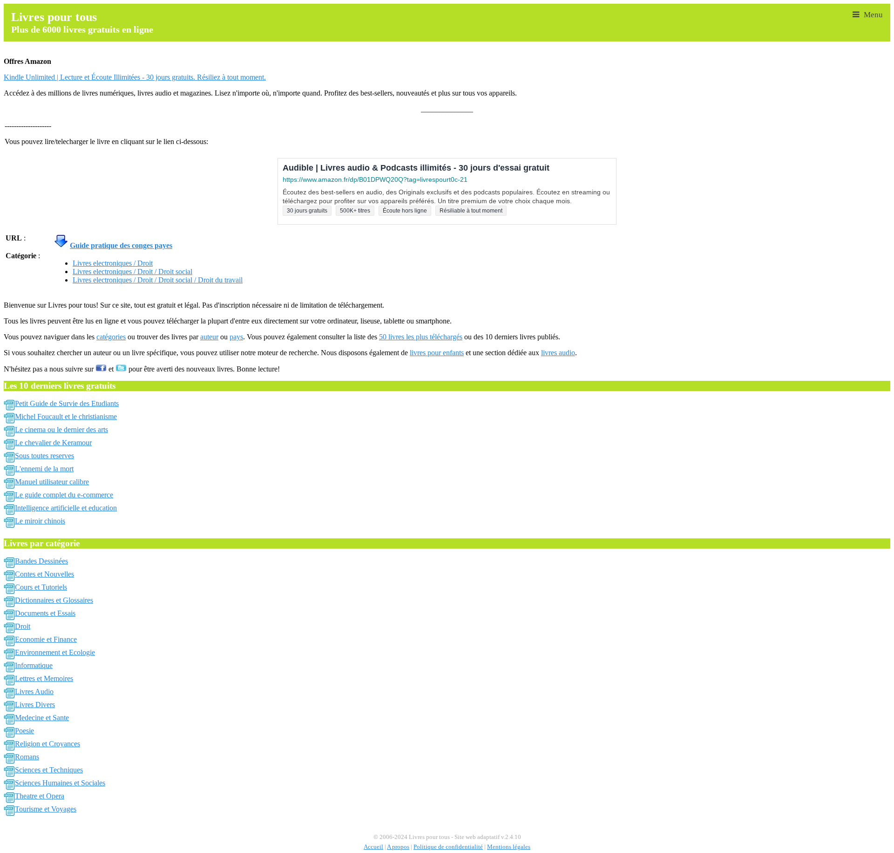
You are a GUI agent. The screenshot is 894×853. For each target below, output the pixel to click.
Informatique (34, 665)
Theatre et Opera (39, 796)
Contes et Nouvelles (44, 574)
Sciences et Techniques (49, 770)
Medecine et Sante (42, 718)
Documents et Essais (45, 613)
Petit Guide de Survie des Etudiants (67, 403)
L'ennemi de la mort (44, 469)
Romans (27, 757)
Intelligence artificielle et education (66, 508)
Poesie (24, 731)
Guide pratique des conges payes (121, 245)
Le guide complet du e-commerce (64, 495)
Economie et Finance (46, 639)
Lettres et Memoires (44, 678)
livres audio (558, 353)
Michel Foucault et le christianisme (66, 416)
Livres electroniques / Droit (113, 263)
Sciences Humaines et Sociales (60, 783)
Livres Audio (34, 691)
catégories (111, 337)
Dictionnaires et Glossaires (54, 600)
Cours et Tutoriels (41, 587)
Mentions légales (508, 847)
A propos (398, 847)
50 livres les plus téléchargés (420, 337)
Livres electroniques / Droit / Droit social (132, 271)
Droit (22, 626)
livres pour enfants (437, 353)
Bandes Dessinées (41, 561)
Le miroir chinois (40, 521)
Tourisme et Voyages (45, 809)
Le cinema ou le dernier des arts (61, 429)
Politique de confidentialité (448, 847)
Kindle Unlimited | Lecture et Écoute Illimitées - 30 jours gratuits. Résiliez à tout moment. (135, 77)
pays (236, 337)
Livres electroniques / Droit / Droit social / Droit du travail (158, 280)
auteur (209, 337)
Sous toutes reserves (44, 456)
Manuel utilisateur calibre (52, 482)
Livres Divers (35, 705)
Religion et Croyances (47, 744)
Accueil (373, 847)
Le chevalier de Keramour (53, 443)
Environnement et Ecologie (55, 652)
